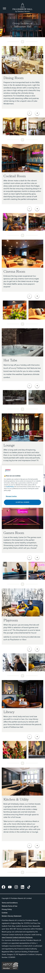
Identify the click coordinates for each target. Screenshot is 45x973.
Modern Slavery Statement (11, 916)
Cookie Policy (10, 486)
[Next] (37, 113)
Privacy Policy (7, 909)
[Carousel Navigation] (33, 113)
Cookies (5, 913)
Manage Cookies (11, 496)
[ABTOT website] (22, 966)
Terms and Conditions (10, 903)
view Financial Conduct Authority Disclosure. (17, 937)
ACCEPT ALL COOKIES (22, 502)
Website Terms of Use (9, 906)
